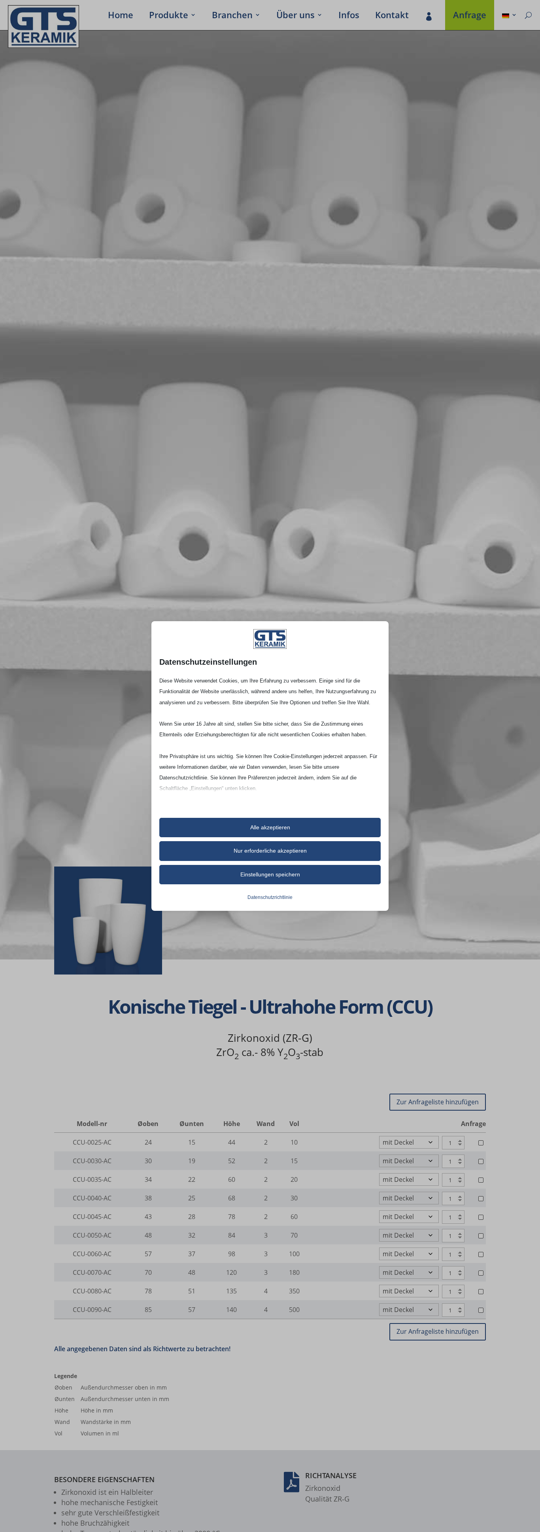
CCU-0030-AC (92, 1161)
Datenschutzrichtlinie (270, 897)
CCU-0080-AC (92, 1291)
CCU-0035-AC (92, 1179)
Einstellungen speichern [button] (270, 874)
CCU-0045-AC (92, 1216)
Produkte (168, 16)
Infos (348, 16)
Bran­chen (232, 16)
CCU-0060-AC (92, 1253)
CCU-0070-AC (92, 1272)
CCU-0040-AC (92, 1198)
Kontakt (392, 16)
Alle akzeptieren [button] (270, 827)
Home (120, 16)
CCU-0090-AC (92, 1309)
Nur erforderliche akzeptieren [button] (270, 851)
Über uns (295, 16)
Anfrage (469, 16)
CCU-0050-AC (92, 1235)
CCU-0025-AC (92, 1142)
